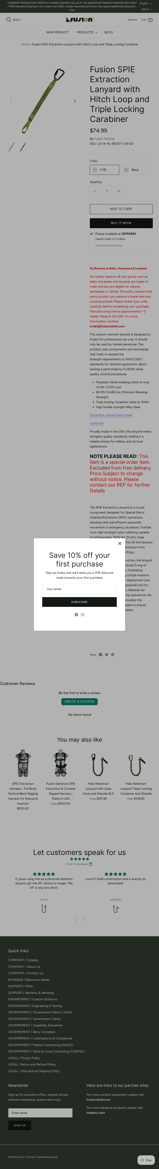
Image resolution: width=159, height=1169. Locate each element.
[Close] (119, 543)
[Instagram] (82, 614)
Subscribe (79, 602)
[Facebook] (76, 614)
